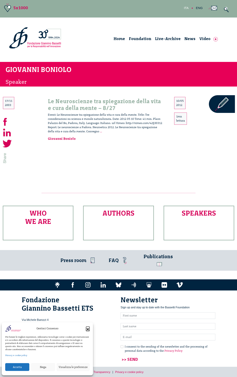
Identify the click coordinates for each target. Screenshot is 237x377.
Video (204, 38)
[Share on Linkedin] (7, 132)
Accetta (17, 367)
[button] (88, 328)
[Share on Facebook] (7, 121)
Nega (43, 367)
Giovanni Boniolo (62, 139)
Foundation (140, 38)
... (101, 131)
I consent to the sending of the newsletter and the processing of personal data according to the (166, 348)
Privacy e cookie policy (16, 355)
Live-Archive (168, 38)
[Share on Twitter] (7, 143)
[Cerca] (225, 9)
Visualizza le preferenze (73, 367)
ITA (186, 8)
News (189, 38)
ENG (199, 8)
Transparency (102, 372)
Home (119, 38)
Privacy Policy (173, 350)
